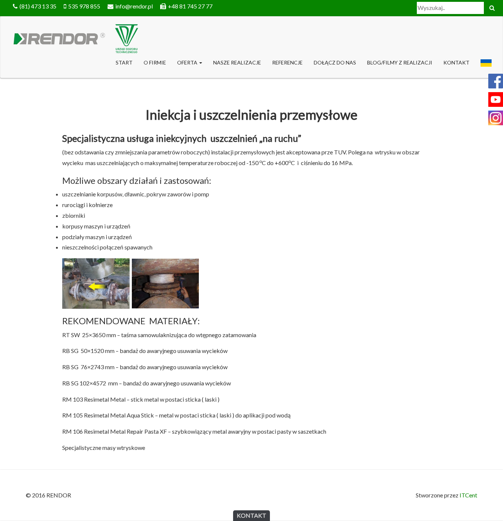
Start (124, 62)
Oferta (187, 62)
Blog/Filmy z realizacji (399, 62)
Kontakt (456, 62)
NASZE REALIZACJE (237, 62)
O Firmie (155, 62)
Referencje (287, 62)
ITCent (468, 495)
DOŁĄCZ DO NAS (335, 62)
